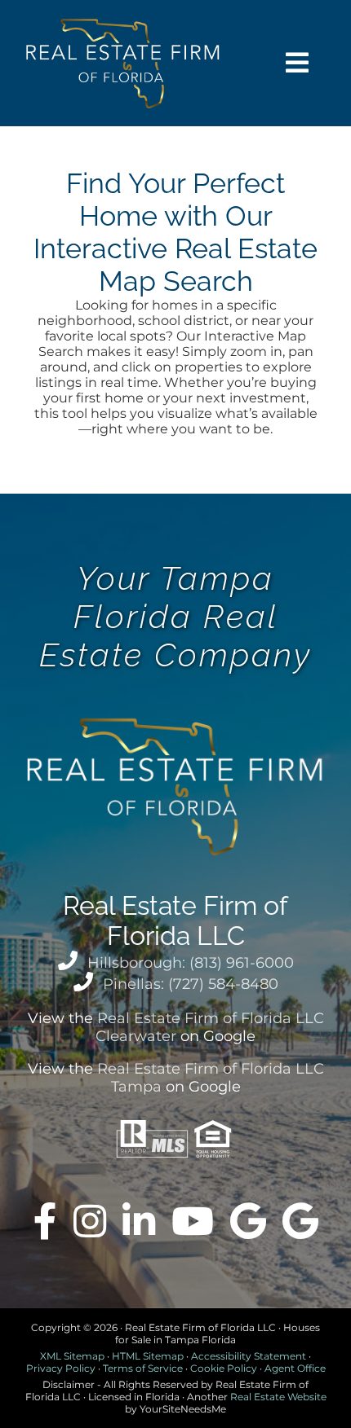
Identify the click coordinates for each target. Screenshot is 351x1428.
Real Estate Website (278, 1397)
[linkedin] (138, 1221)
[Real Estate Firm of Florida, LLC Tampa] (300, 1221)
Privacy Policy (61, 1368)
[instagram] (89, 1221)
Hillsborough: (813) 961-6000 (190, 963)
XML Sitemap (72, 1356)
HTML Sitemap (148, 1356)
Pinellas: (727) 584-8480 (190, 984)
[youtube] (192, 1221)
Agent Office (295, 1368)
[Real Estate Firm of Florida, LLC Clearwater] (248, 1221)
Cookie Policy (223, 1368)
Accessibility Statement (248, 1356)
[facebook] (45, 1221)
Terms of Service (143, 1368)
